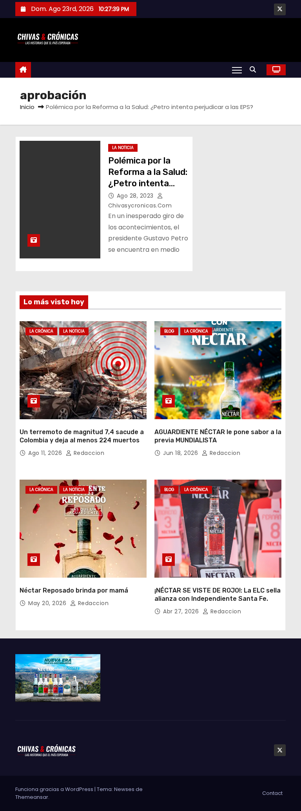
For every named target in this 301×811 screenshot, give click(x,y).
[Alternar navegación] (237, 70)
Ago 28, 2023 (136, 196)
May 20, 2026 (48, 603)
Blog (169, 331)
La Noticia (123, 148)
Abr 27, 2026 (182, 611)
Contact (272, 793)
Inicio (27, 107)
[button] (255, 69)
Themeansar (31, 797)
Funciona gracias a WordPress (54, 789)
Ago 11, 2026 (46, 453)
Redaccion (88, 453)
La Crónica (41, 331)
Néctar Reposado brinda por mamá (74, 590)
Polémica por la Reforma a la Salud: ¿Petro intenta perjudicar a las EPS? (147, 183)
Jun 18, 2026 (181, 453)
